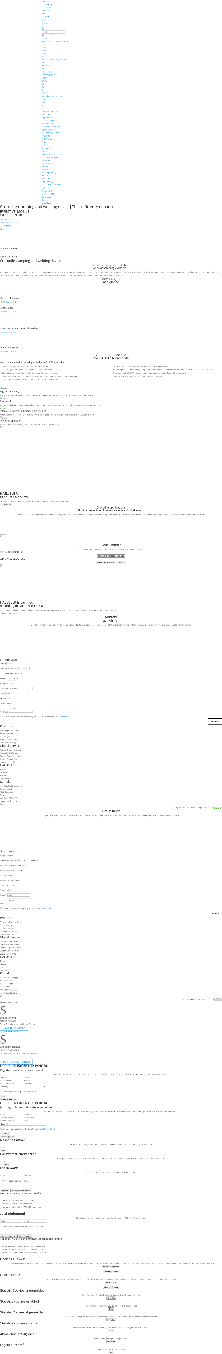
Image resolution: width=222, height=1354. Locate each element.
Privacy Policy (208, 999)
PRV (43, 99)
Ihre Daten (4, 674)
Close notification (111, 1287)
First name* (5, 880)
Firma (2, 693)
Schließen (111, 1298)
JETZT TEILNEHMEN (14, 1027)
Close (111, 1309)
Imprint (186, 999)
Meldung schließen (111, 1271)
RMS (43, 56)
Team (44, 142)
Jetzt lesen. (63, 716)
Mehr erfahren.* (50, 1129)
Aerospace (46, 188)
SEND (3, 1096)
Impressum (180, 807)
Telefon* (3, 698)
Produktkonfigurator (50, 133)
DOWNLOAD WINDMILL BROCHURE (111, 563)
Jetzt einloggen (6, 1236)
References (46, 148)
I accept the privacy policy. (20, 1091)
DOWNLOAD (6, 504)
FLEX (43, 44)
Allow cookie (111, 1282)
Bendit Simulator (49, 130)
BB (43, 105)
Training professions (50, 157)
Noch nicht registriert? (22, 1236)
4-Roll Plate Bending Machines (55, 59)
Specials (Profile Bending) (52, 96)
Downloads (46, 197)
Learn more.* (32, 1091)
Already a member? (8, 1100)
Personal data (6, 865)
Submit (215, 721)
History (45, 145)
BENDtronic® (47, 123)
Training (45, 17)
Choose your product (9, 860)
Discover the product (10, 222)
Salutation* (5, 870)
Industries (46, 175)
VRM (43, 68)
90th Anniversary (49, 139)
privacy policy (148, 1279)
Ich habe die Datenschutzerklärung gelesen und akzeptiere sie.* (35, 716)
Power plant (47, 191)
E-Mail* (3, 703)
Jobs (43, 13)
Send (3, 1151)
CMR (44, 84)
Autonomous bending (51, 126)
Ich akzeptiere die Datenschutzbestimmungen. (30, 1129)
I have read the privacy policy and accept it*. (27, 908)
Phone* (3, 890)
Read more (46, 908)
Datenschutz (208, 807)
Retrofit (45, 166)
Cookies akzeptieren (111, 1266)
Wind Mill (46, 114)
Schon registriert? (7, 1137)
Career (44, 151)
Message (4, 903)
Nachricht (4, 712)
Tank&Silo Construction (51, 184)
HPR (43, 102)
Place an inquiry (8, 248)
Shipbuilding (47, 117)
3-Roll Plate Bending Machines (55, 41)
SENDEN (4, 1134)
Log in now (5, 1190)
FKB (43, 53)
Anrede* (3, 679)
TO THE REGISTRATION (16, 1061)
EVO (43, 62)
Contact (45, 200)
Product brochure (9, 256)
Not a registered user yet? (21, 1190)
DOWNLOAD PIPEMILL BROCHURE (111, 556)
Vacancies (46, 160)
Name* (3, 684)
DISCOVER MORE (8, 302)
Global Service (48, 163)
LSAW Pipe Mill (48, 120)
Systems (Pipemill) (49, 75)
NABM (44, 78)
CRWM (44, 81)
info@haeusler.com (10, 655)
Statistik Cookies (57, 1263)
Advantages (6, 219)
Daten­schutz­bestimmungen (162, 1263)
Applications (6, 226)
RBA (43, 108)
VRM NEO (46, 65)
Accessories (47, 72)
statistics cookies (83, 1279)
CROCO (45, 93)
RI (42, 90)
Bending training (49, 172)
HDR (43, 47)
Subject (3, 855)
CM (43, 87)
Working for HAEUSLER (51, 154)
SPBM (44, 50)
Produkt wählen (6, 669)
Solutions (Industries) (51, 111)
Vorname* (4, 688)
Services (45, 169)
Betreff (3, 664)
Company (4, 885)
